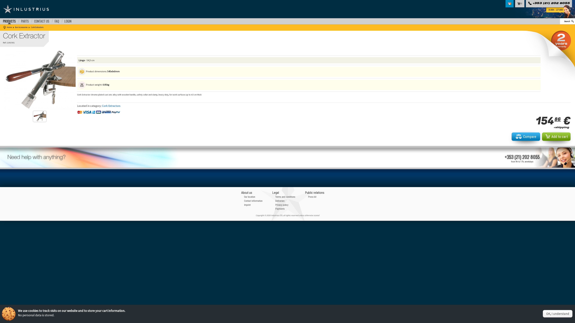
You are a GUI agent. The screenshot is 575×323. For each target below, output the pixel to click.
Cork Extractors (37, 27)
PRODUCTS (9, 21)
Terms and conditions (285, 196)
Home (9, 27)
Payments (280, 208)
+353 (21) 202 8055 (551, 3)
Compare (529, 137)
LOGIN (67, 21)
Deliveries (280, 200)
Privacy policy (281, 205)
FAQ (57, 21)
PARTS (25, 21)
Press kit (312, 196)
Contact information (253, 200)
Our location (249, 196)
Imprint (247, 205)
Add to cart (559, 137)
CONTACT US (41, 21)
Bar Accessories (21, 27)
